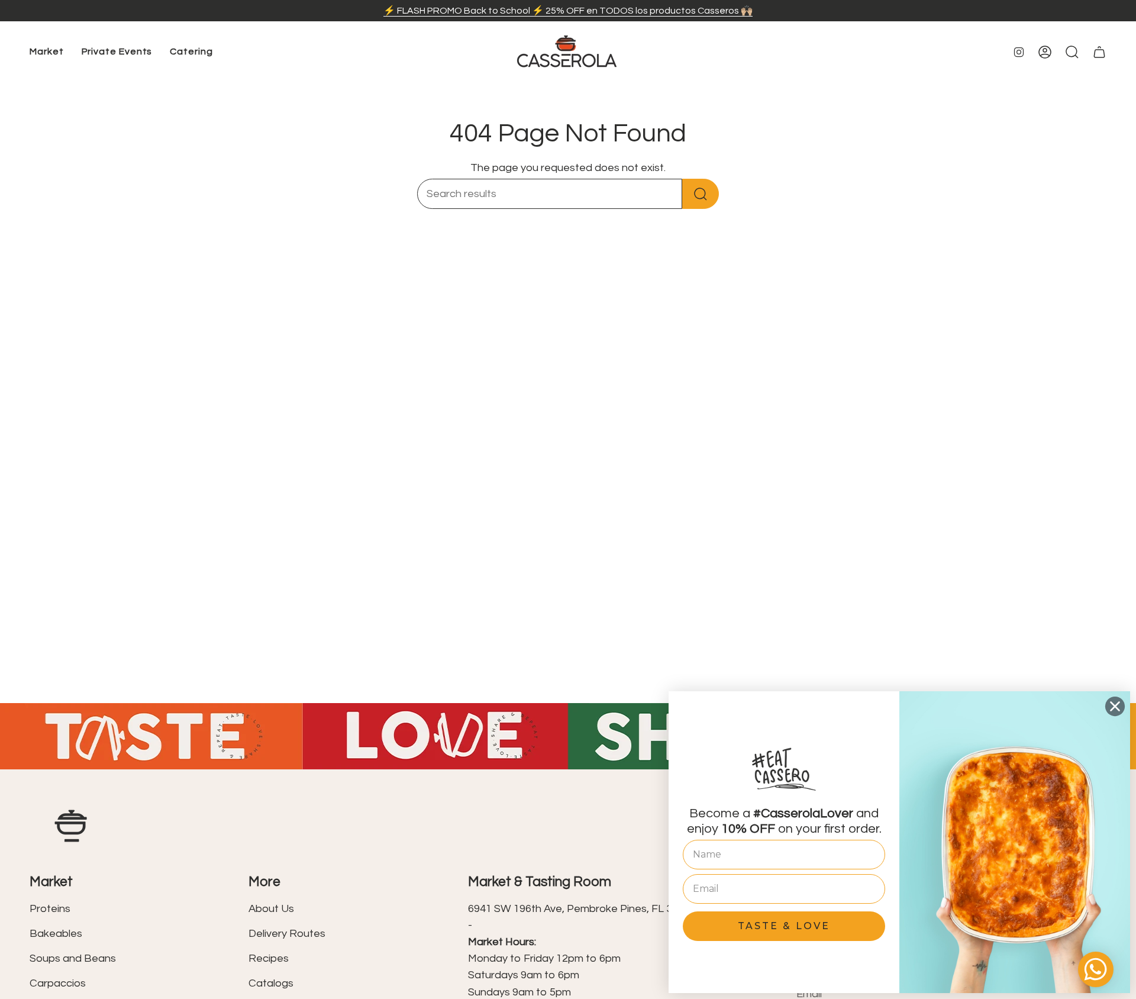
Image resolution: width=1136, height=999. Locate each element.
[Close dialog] (1115, 706)
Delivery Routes (286, 933)
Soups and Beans (73, 958)
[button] (47, 52)
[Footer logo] (71, 826)
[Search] (700, 194)
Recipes (268, 958)
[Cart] (1099, 52)
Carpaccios (58, 983)
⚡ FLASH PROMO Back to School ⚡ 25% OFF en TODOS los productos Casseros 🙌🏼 (568, 10)
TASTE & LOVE (784, 926)
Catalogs (270, 983)
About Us (271, 908)
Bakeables (56, 933)
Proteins (50, 908)
